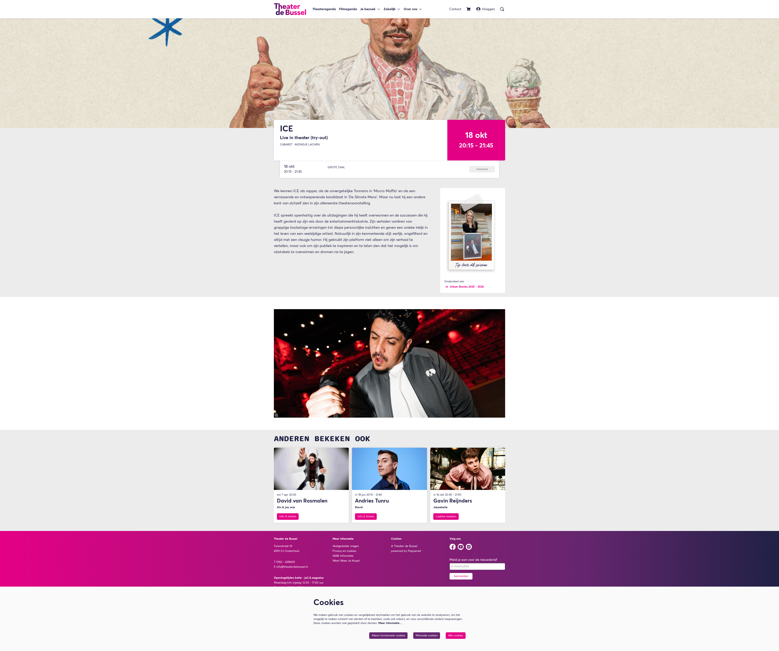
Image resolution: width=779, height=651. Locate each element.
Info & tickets (287, 516)
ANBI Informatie (342, 556)
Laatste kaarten (446, 516)
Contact (455, 9)
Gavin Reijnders (452, 501)
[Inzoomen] (276, 415)
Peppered (414, 551)
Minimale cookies (427, 635)
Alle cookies (455, 635)
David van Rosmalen (302, 501)
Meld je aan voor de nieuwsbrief (473, 559)
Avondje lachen (307, 144)
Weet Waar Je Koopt (346, 560)
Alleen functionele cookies (388, 635)
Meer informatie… (390, 623)
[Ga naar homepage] (290, 9)
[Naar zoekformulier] (502, 9)
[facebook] (453, 547)
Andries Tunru (372, 501)
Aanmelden (461, 576)
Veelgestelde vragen (345, 546)
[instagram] (469, 547)
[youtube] (461, 547)
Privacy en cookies (344, 551)
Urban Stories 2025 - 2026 (467, 286)
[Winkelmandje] (468, 9)
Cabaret (286, 144)
